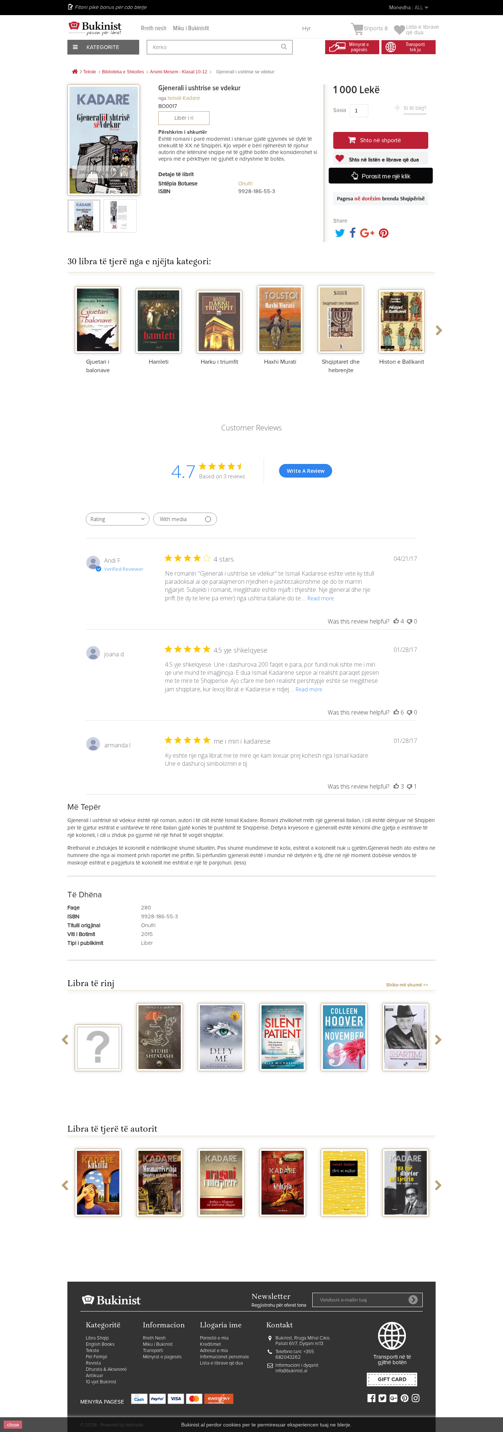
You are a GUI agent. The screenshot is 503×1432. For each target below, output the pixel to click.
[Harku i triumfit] (219, 318)
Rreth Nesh (154, 1338)
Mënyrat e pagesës (162, 1357)
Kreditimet (210, 1344)
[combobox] (118, 519)
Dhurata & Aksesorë (106, 1369)
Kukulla (98, 1223)
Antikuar (94, 1375)
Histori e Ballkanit (401, 362)
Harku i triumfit (219, 362)
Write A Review (305, 470)
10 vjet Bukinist (101, 1382)
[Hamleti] (159, 318)
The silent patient (282, 1081)
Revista (93, 1363)
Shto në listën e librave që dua (383, 160)
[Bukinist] (95, 28)
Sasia (339, 110)
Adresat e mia (214, 1350)
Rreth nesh (153, 28)
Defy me (221, 1078)
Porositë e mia (214, 1338)
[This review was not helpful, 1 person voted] (409, 786)
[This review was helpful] (396, 621)
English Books (100, 1344)
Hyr (306, 28)
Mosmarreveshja (160, 1223)
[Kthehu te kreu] (75, 72)
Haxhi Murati (280, 362)
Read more (320, 598)
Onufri (245, 183)
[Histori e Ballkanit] (402, 318)
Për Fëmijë (96, 1357)
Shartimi (405, 1078)
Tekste (92, 1350)
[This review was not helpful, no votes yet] (409, 621)
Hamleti (159, 362)
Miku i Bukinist (158, 1344)
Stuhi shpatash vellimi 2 (160, 1081)
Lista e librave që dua (221, 1363)
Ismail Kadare (184, 98)
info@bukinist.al (291, 1371)
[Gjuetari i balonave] (98, 318)
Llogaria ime (221, 1326)
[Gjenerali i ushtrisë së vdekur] (84, 216)
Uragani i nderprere (221, 1226)
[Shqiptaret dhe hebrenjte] (341, 318)
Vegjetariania (98, 1078)
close (13, 1425)
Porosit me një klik (385, 176)
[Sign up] (413, 1300)
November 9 (344, 1078)
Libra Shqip (97, 1338)
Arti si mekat (344, 1223)
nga (162, 98)
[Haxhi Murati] (280, 318)
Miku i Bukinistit (191, 28)
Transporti (153, 1350)
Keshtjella (282, 1223)
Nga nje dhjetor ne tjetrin (406, 1226)
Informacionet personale (224, 1357)
